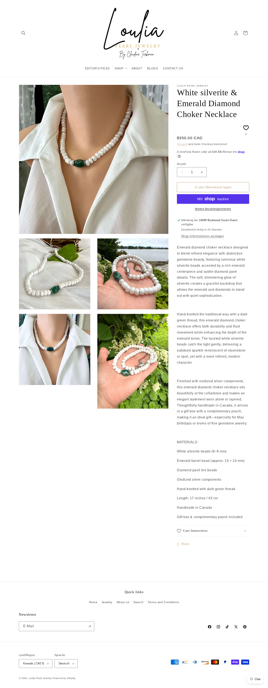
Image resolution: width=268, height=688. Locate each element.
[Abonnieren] (89, 626)
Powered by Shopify (64, 678)
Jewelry (107, 602)
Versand (182, 144)
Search (138, 602)
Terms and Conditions (163, 602)
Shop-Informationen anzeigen (202, 236)
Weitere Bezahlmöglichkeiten (213, 209)
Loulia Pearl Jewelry (40, 678)
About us (123, 602)
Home (93, 602)
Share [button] (185, 543)
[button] (23, 33)
